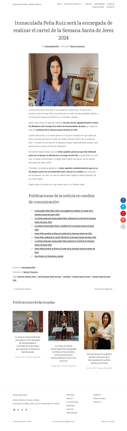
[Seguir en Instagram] (14, 409)
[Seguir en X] (22, 409)
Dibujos (69, 398)
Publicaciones (98, 7)
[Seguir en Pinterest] (26, 409)
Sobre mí (110, 4)
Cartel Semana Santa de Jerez (49, 277)
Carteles (88, 4)
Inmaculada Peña (52, 46)
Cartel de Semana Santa (26, 277)
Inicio (59, 4)
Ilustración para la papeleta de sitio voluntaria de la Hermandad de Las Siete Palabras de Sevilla (99, 358)
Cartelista (67, 277)
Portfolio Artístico (72, 4)
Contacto (110, 7)
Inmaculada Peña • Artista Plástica (27, 4)
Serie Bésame (99, 4)
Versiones (70, 406)
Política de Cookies (107, 421)
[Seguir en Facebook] (18, 409)
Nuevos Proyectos (78, 46)
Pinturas (70, 395)
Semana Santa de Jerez (81, 277)
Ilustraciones (72, 402)
